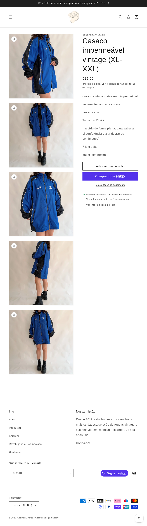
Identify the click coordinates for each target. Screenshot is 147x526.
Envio (105, 84)
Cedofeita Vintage (26, 518)
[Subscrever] (69, 473)
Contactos (15, 452)
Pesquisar (15, 427)
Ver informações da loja (100, 204)
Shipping (14, 435)
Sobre (12, 419)
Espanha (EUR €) (22, 505)
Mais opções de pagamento (110, 185)
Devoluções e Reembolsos (25, 443)
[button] (11, 17)
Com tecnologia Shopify (46, 518)
